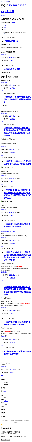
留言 (14, 57)
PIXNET (7, 420)
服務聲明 (16, 422)
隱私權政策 (26, 420)
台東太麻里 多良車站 (12, 69)
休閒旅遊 (12, 22)
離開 (9, 439)
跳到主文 (3, 15)
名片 (5, 29)
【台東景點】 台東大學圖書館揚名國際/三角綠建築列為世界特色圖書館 (17, 99)
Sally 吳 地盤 (7, 11)
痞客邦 (10, 57)
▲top (2, 63)
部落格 (5, 27)
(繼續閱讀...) (4, 54)
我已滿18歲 (3, 439)
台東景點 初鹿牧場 (11, 41)
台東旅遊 (12, 60)
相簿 (5, 25)
